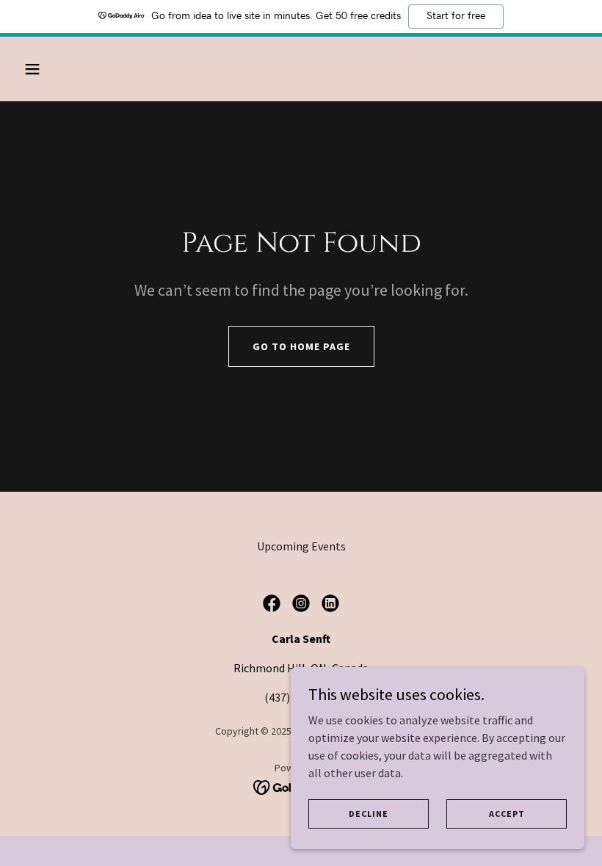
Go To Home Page (301, 346)
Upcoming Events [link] (301, 546)
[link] (271, 603)
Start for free (456, 16)
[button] (83, 69)
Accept (507, 813)
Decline (368, 813)
